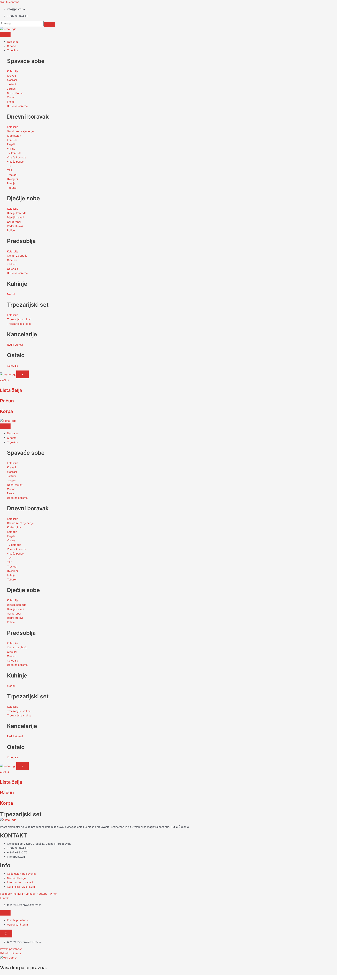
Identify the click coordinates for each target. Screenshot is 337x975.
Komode (12, 140)
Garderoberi (14, 221)
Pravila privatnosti (18, 920)
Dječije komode (16, 213)
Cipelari (12, 260)
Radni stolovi (15, 226)
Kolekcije (12, 71)
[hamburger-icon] (5, 34)
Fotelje (11, 183)
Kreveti (11, 75)
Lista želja (11, 390)
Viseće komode (16, 157)
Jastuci (11, 84)
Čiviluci (11, 264)
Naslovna (12, 41)
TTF (9, 170)
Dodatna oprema (17, 106)
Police (11, 230)
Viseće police (15, 161)
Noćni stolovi (15, 93)
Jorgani (11, 88)
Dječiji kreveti (15, 217)
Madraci (12, 80)
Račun (7, 400)
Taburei (11, 187)
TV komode (14, 153)
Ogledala (12, 269)
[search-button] (49, 24)
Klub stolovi (14, 135)
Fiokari (11, 101)
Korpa (6, 411)
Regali (11, 144)
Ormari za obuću (17, 255)
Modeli (11, 294)
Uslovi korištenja (17, 924)
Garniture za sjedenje (20, 131)
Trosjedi (12, 174)
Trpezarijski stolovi (19, 319)
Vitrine (11, 148)
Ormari (11, 97)
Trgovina (12, 50)
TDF (9, 166)
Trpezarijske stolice (19, 323)
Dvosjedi (12, 179)
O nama (11, 46)
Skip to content (9, 2)
